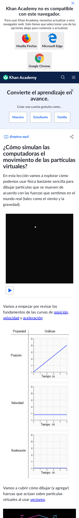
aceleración (32, 318)
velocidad (11, 318)
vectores (37, 500)
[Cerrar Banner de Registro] (72, 90)
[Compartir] (71, 137)
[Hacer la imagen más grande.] (39, 403)
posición (61, 312)
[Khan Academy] (18, 77)
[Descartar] (73, 3)
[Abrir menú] (73, 77)
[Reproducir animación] (9, 290)
